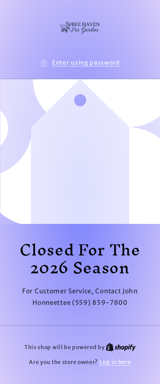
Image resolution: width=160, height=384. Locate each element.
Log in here (115, 362)
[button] (80, 62)
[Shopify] (121, 347)
